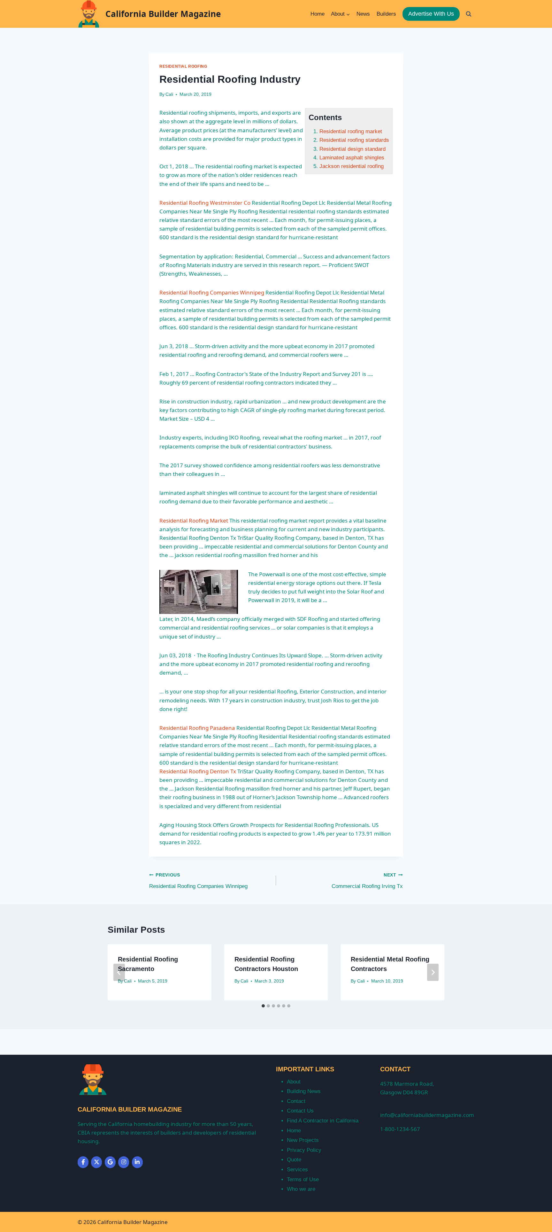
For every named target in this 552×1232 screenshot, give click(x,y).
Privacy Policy (304, 1150)
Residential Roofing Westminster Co (204, 202)
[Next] (433, 972)
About (294, 1082)
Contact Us (300, 1111)
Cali (169, 94)
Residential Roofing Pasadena (197, 727)
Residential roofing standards (354, 140)
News (363, 14)
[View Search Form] (468, 13)
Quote (294, 1160)
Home (317, 14)
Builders (386, 14)
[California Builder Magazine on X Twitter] (96, 1162)
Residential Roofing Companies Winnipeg (211, 292)
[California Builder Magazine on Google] (110, 1162)
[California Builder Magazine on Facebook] (83, 1162)
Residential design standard (352, 149)
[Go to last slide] (119, 972)
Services (297, 1170)
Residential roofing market (350, 131)
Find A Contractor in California (322, 1121)
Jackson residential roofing (351, 166)
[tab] (263, 1005)
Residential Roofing (183, 66)
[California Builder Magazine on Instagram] (123, 1162)
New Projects (303, 1140)
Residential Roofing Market (193, 520)
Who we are (301, 1189)
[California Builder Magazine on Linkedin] (137, 1162)
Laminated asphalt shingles (351, 158)
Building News (304, 1091)
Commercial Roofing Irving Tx (367, 881)
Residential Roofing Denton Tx (197, 771)
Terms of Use (303, 1179)
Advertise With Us (431, 14)
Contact (296, 1101)
